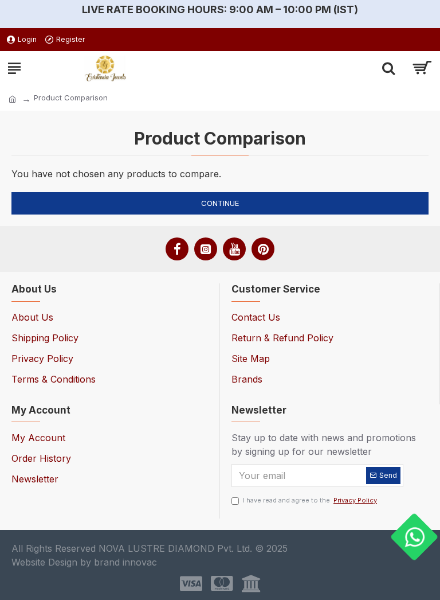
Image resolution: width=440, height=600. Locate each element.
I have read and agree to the (310, 500)
